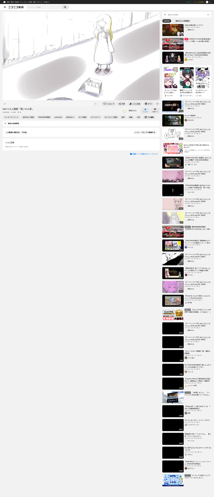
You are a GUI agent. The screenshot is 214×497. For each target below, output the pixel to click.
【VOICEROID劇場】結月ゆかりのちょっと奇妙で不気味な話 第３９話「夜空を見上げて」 (197, 186)
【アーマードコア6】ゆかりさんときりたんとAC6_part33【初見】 (198, 200)
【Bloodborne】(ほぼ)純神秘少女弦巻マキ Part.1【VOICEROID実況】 (198, 54)
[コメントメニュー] (208, 14)
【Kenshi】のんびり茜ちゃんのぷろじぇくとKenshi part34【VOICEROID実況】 (197, 297)
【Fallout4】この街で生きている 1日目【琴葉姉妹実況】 (197, 407)
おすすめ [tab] (166, 21)
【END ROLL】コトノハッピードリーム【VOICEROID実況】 (198, 463)
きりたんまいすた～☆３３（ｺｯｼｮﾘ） (197, 420)
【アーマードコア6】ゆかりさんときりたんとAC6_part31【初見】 (198, 255)
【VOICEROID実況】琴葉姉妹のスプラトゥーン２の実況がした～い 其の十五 (197, 242)
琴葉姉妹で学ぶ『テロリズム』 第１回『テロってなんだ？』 (198, 435)
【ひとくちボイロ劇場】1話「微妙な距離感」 (197, 352)
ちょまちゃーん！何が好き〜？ (202, 91)
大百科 (30, 2)
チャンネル (23, 2)
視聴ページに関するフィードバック (145, 197)
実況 (34, 2)
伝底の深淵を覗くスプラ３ (194, 25)
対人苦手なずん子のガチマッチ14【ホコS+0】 (198, 449)
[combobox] (44, 7)
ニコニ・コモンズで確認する (145, 132)
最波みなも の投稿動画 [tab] (182, 21)
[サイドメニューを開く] (5, 7)
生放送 (17, 2)
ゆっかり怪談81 (190, 115)
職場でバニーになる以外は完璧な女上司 (186, 91)
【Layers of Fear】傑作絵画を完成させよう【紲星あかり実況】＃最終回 (198, 380)
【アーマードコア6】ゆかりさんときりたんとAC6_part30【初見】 (198, 283)
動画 (8, 2)
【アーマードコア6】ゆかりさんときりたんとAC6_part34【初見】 (198, 173)
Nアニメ (39, 2)
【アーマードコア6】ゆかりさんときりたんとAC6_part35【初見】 (198, 130)
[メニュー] (157, 104)
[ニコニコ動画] (16, 7)
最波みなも (133, 110)
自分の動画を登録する (18, 155)
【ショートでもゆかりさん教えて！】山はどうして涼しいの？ (170, 91)
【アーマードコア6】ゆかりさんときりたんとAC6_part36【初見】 (198, 103)
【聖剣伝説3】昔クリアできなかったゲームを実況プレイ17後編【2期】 (198, 269)
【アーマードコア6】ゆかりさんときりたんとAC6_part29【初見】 (198, 324)
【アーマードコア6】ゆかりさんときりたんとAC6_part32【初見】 (198, 214)
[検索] (65, 7)
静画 (12, 2)
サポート (155, 111)
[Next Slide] (155, 176)
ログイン (188, 2)
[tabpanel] (186, 255)
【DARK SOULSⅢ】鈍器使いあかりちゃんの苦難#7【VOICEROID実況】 (198, 159)
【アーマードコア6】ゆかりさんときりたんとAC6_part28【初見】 (198, 338)
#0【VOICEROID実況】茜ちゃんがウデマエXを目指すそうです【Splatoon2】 (198, 366)
